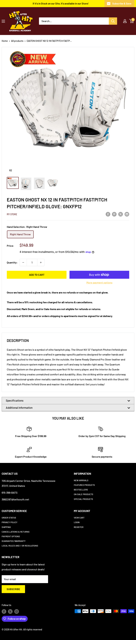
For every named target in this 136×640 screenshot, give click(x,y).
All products (17, 40)
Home (5, 40)
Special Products (83, 499)
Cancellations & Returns (16, 531)
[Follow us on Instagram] (16, 611)
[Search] (113, 21)
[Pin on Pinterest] (114, 214)
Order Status (9, 517)
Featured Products (84, 485)
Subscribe (13, 589)
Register (78, 527)
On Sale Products (83, 494)
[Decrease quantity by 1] (23, 262)
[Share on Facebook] (108, 214)
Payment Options (11, 536)
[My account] (125, 21)
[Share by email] (127, 214)
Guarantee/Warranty (14, 541)
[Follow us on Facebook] (4, 611)
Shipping (6, 527)
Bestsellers (81, 489)
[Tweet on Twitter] (120, 214)
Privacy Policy (9, 522)
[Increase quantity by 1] (40, 262)
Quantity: (12, 262)
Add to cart (36, 274)
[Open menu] (3, 21)
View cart (79, 517)
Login (77, 522)
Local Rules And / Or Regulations (20, 545)
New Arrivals (81, 480)
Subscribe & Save (121, 3)
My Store (12, 214)
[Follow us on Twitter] (10, 611)
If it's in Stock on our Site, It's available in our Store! (61, 3)
